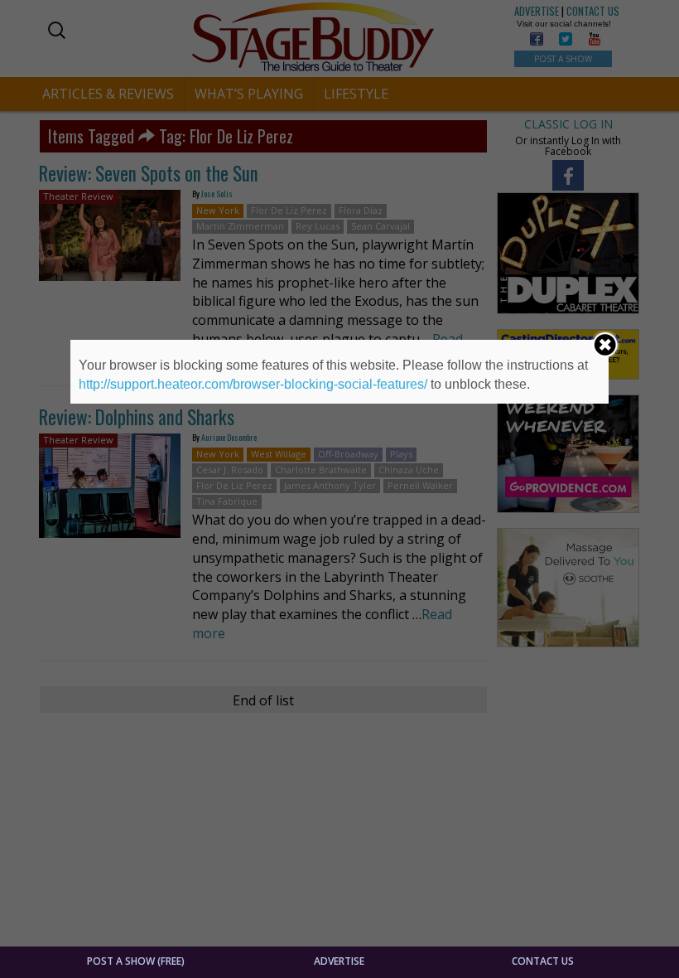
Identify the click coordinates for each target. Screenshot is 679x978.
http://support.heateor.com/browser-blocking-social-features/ (253, 384)
